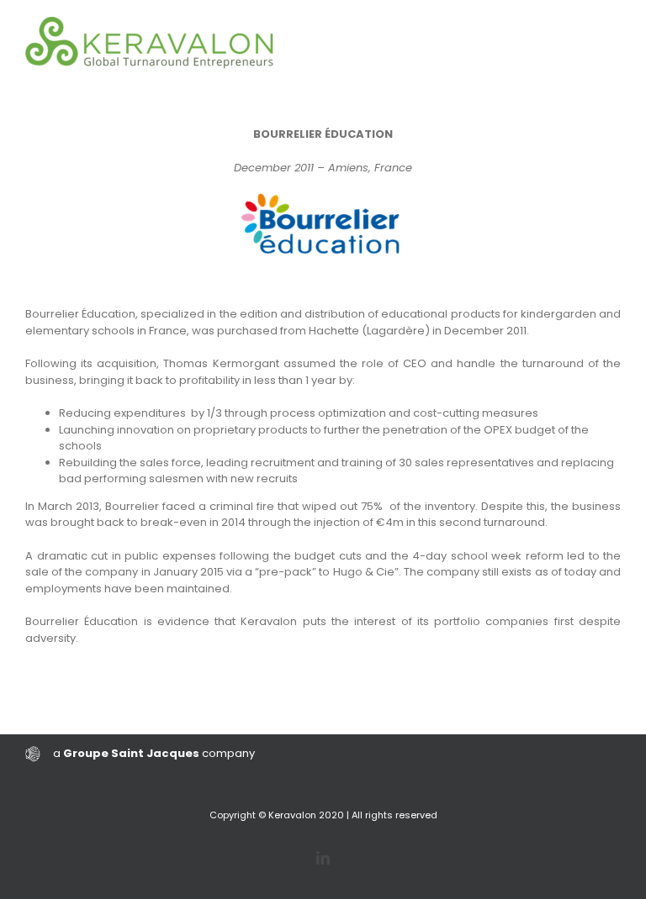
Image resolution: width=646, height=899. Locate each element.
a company (154, 753)
